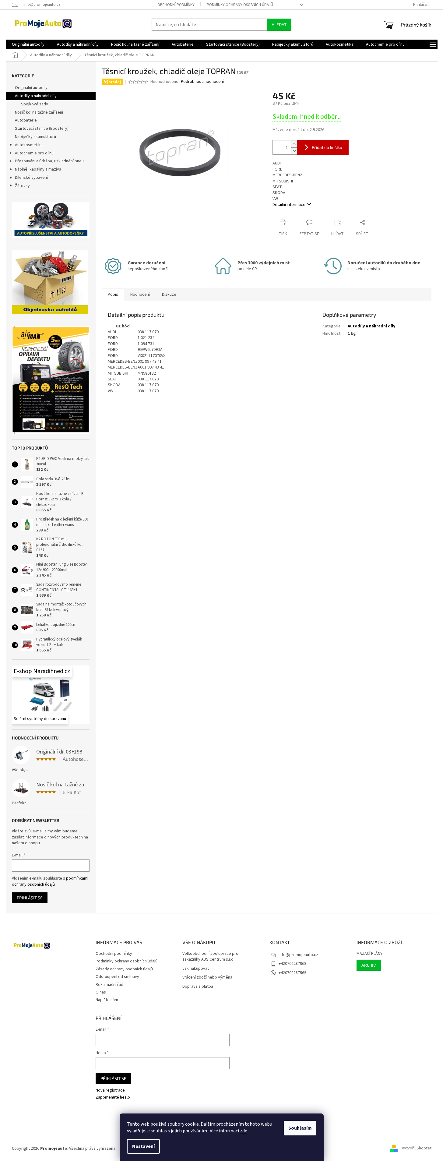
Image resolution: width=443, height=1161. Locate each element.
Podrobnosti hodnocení (202, 82)
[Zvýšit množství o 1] (294, 143)
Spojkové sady (34, 104)
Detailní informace (288, 205)
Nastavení (143, 1146)
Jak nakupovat (195, 969)
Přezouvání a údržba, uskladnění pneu (49, 161)
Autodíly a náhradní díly (36, 96)
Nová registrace (110, 1090)
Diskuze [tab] (169, 294)
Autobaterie (26, 120)
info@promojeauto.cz (298, 955)
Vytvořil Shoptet (416, 1148)
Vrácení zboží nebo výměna (207, 977)
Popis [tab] (113, 294)
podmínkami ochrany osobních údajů (50, 881)
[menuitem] (28, 44)
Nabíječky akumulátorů (35, 137)
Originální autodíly (31, 88)
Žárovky (22, 186)
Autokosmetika (29, 145)
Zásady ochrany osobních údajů (124, 969)
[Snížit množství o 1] (294, 150)
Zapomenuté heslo (113, 1097)
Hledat (279, 24)
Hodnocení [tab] (140, 294)
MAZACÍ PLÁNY (369, 954)
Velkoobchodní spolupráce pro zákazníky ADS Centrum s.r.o (210, 956)
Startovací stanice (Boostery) (42, 128)
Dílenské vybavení (31, 178)
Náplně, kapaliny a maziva (38, 169)
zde (243, 1130)
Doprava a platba (197, 987)
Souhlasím (300, 1128)
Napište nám (107, 1000)
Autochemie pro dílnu (34, 153)
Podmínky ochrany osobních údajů (240, 5)
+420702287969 (292, 964)
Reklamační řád (109, 985)
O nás (101, 992)
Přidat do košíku (327, 147)
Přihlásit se (30, 897)
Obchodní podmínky (176, 5)
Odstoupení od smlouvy (117, 977)
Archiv (368, 965)
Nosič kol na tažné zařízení (39, 112)
